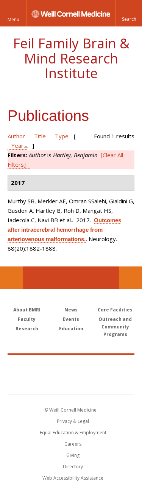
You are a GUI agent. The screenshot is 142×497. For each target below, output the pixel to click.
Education (71, 328)
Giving (73, 455)
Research (27, 328)
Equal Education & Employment (73, 432)
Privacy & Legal (73, 421)
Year (17, 145)
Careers (72, 444)
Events (71, 319)
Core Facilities (115, 310)
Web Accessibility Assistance (72, 478)
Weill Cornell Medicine (71, 366)
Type (62, 136)
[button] (128, 13)
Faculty (27, 319)
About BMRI (27, 310)
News (71, 310)
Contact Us (130, 277)
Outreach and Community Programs (115, 327)
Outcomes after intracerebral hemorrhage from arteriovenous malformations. (64, 229)
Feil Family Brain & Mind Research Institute (71, 58)
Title (40, 136)
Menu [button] (13, 19)
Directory (73, 466)
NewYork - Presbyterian (71, 382)
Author (16, 136)
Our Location (11, 277)
